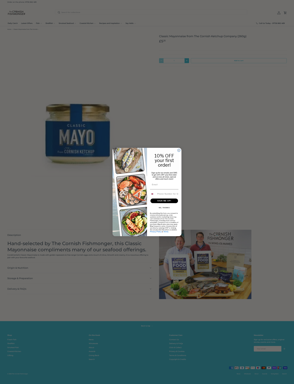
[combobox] (153, 194)
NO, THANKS (164, 208)
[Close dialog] (179, 150)
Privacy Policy (156, 232)
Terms (165, 232)
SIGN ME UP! (164, 201)
